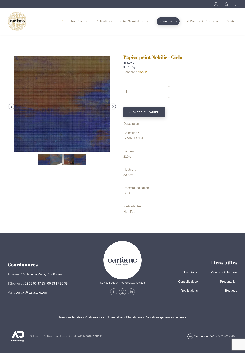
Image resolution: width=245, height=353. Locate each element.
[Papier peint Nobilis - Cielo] (62, 103)
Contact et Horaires (224, 272)
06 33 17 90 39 (57, 283)
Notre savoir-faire (132, 21)
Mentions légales (70, 317)
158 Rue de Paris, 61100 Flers (42, 274)
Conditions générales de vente (165, 317)
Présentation (228, 281)
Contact (232, 21)
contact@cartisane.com (31, 292)
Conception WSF (205, 336)
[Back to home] (17, 21)
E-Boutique (166, 21)
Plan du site (134, 317)
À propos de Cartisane (203, 21)
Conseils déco (188, 281)
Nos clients (79, 21)
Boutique (231, 290)
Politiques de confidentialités (104, 317)
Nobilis (142, 72)
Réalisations (103, 21)
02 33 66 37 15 (35, 283)
